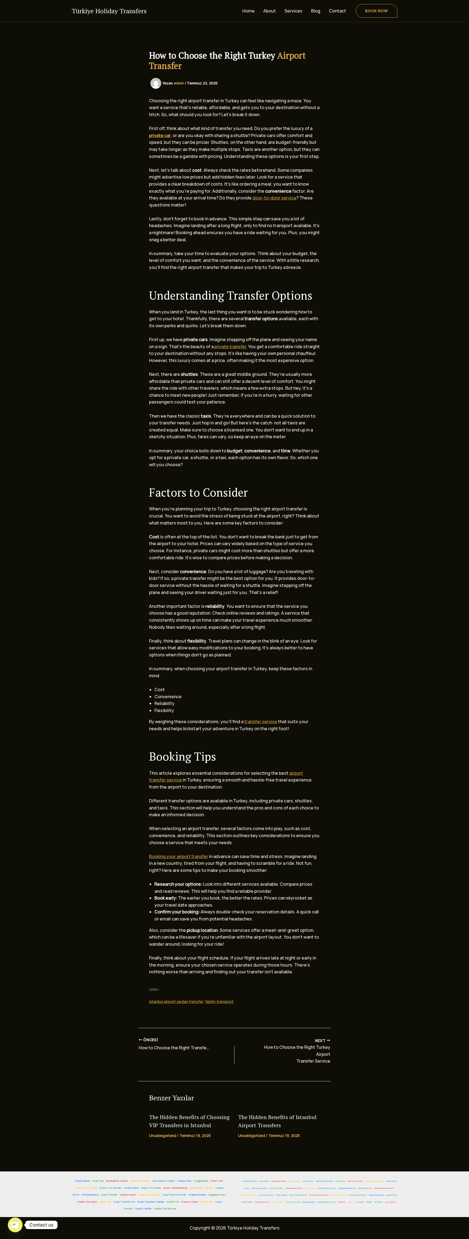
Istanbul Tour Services (165, 1208)
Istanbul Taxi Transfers (376, 1195)
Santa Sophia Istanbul (164, 1180)
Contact (337, 11)
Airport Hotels (131, 1187)
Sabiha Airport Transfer (201, 1187)
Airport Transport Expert (338, 1195)
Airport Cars (216, 1180)
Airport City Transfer (86, 1187)
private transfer (230, 347)
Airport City (172, 1201)
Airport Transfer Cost (149, 1194)
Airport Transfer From (124, 1201)
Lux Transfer (360, 1202)
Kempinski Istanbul (140, 1180)
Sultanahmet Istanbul (117, 1180)
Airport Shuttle (82, 1180)
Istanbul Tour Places (87, 1201)
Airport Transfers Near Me (318, 1195)
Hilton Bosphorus (90, 1194)
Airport (323, 1054)
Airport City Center (151, 1187)
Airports (350, 1202)
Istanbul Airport (127, 1194)
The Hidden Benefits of (267, 1117)
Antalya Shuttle (294, 1181)
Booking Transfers (309, 1202)
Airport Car (342, 1202)
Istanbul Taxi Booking (365, 1188)
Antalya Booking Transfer (294, 1188)
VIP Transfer (378, 1202)
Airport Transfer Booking (175, 1187)
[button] (376, 11)
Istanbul (306, 1117)
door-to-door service (274, 198)
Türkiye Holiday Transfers (109, 11)
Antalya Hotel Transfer (279, 1181)
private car (160, 135)
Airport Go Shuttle (276, 1188)
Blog (315, 11)
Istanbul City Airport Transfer (384, 1188)
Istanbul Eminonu (197, 1194)
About (269, 11)
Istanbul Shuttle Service (347, 1188)
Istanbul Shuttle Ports (249, 1195)
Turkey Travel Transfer (355, 1181)
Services (293, 11)
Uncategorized (162, 1135)
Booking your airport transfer (178, 856)
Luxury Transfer (390, 1202)
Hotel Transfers (310, 1188)
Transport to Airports (293, 1202)
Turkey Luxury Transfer (259, 1188)
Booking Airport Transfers (358, 1195)
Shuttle (369, 1202)
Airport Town (206, 1201)
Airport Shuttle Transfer (174, 1194)
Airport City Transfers (110, 1187)
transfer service (260, 722)
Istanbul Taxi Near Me (266, 1195)
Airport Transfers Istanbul (150, 1201)
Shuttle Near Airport (262, 1202)
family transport (219, 1001)
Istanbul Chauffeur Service (327, 1188)
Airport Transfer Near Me (298, 1195)
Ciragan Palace (201, 1180)
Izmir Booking (340, 1181)
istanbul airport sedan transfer (176, 1001)
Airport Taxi (98, 1180)
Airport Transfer (109, 1194)
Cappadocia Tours (217, 1194)
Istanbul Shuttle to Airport (327, 1202)
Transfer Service (313, 1061)
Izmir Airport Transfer (249, 1181)
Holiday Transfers (277, 1202)
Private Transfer (281, 1195)
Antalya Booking (307, 1181)
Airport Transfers (259, 1125)
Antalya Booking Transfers (374, 1181)
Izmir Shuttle (264, 1181)
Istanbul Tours (184, 1180)
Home (248, 11)
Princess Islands (189, 1201)
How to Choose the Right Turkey (297, 1047)
